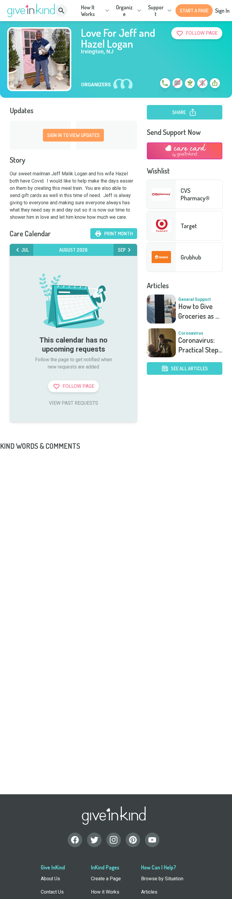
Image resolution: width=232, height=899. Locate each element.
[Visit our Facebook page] (75, 840)
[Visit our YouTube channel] (152, 840)
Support (155, 11)
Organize (124, 11)
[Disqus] (116, 526)
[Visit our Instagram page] (113, 840)
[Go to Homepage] (31, 11)
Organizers (96, 84)
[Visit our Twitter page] (94, 840)
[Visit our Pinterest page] (133, 840)
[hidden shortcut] (151, 84)
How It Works (88, 11)
